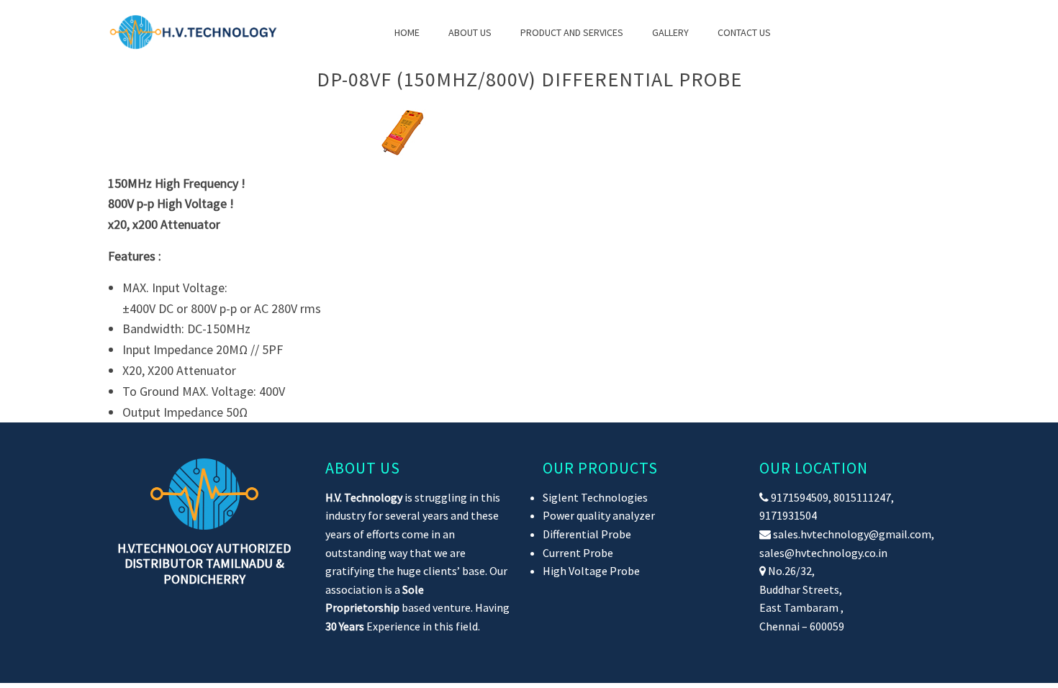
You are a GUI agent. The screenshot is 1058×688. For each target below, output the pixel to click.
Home (407, 32)
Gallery (670, 32)
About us (470, 32)
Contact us (744, 32)
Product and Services (571, 32)
